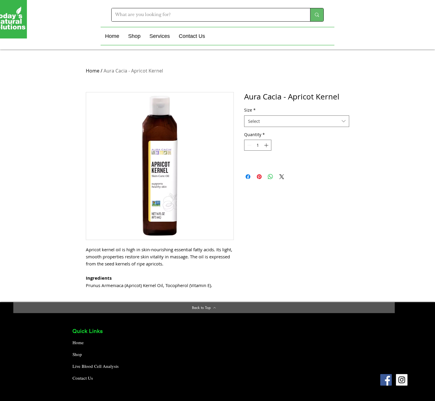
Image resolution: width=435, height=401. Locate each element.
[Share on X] (281, 176)
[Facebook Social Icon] (386, 380)
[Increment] (266, 145)
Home (92, 70)
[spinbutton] (257, 145)
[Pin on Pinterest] (259, 176)
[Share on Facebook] (248, 176)
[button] (134, 36)
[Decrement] (248, 145)
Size (250, 110)
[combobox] (296, 121)
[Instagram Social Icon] (401, 380)
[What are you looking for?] (316, 14)
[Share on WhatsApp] (270, 176)
